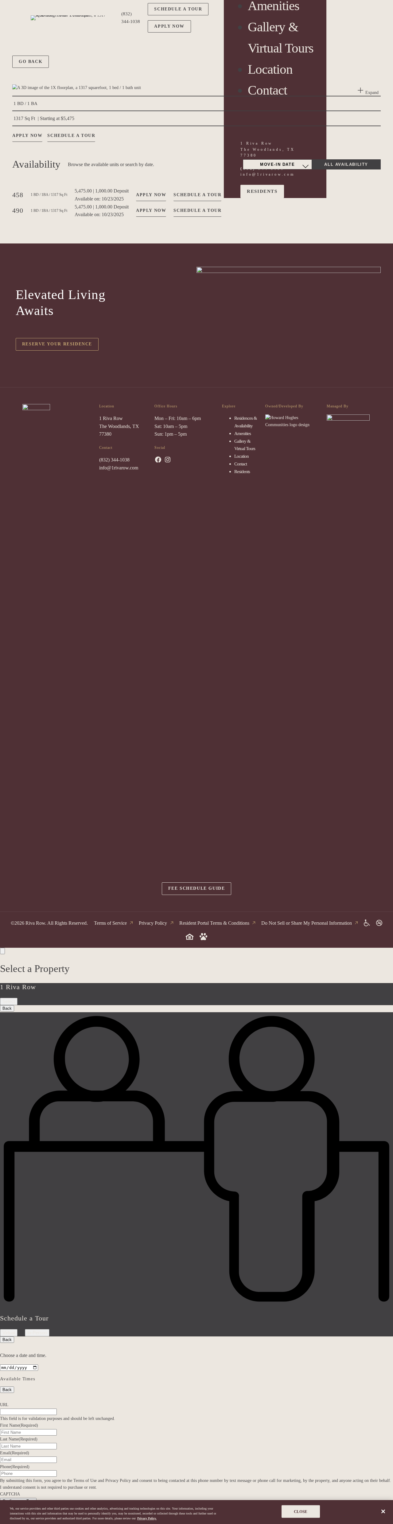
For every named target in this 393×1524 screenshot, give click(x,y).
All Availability (346, 164)
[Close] (383, 1511)
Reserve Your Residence (57, 344)
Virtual (8, 1332)
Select (8, 1001)
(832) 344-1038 (114, 459)
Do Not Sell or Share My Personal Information (306, 923)
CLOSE (301, 1511)
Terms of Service (110, 923)
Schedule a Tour (178, 9)
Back (7, 1008)
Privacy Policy (153, 923)
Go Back (30, 61)
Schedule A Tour (197, 194)
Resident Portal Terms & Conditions (214, 923)
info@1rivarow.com (118, 467)
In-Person (37, 1332)
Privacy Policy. (147, 1518)
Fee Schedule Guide (196, 888)
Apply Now (169, 26)
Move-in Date (277, 164)
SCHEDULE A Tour (71, 135)
